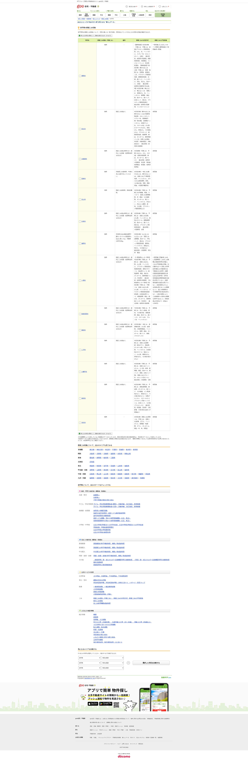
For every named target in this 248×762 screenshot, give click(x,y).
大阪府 (92, 453)
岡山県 (99, 474)
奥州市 (84, 398)
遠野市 (84, 243)
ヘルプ (118, 743)
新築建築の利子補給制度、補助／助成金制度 (108, 543)
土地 (127, 730)
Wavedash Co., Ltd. (90, 678)
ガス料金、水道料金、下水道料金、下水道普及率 (110, 576)
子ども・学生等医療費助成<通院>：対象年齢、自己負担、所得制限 (116, 504)
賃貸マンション (119, 726)
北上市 (84, 199)
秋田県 (99, 466)
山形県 (120, 466)
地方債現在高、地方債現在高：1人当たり (107, 642)
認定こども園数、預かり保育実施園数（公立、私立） (112, 518)
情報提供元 (150, 718)
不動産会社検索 (117, 737)
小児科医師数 (98, 589)
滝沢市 (84, 422)
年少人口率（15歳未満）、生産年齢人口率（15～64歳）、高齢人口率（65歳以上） (122, 622)
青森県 (92, 466)
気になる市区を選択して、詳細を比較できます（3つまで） (96, 35)
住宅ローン (139, 730)
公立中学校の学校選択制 (102, 530)
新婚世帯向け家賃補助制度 (102, 565)
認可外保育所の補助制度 (102, 515)
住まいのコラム (140, 737)
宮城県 (113, 466)
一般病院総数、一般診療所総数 (104, 586)
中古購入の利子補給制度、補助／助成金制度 (108, 551)
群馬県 (135, 449)
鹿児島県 (134, 478)
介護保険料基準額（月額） (102, 594)
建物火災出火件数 (99, 580)
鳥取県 (113, 474)
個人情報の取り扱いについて (97, 722)
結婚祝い (96, 495)
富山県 (120, 470)
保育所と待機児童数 (100, 510)
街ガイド (132, 737)
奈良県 (120, 453)
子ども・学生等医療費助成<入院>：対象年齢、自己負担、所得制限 (116, 506)
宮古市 (84, 129)
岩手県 (106, 466)
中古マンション (103, 730)
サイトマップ (133, 743)
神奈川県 (100, 449)
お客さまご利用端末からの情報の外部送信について (116, 718)
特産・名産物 (98, 629)
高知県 (147, 474)
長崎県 (106, 478)
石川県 (113, 470)
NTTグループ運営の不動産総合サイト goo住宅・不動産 (92, 1)
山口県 (106, 474)
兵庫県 (99, 453)
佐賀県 (99, 478)
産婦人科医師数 (98, 592)
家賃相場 (131, 726)
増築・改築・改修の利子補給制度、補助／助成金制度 (112, 556)
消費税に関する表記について (113, 722)
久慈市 (84, 221)
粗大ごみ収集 (98, 601)
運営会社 (140, 743)
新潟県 (106, 470)
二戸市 (84, 349)
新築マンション (94, 730)
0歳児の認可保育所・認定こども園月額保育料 (109, 513)
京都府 (106, 453)
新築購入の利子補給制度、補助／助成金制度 (108, 547)
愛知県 (92, 458)
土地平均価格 (98, 639)
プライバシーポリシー (110, 743)
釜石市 (84, 330)
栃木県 (128, 449)
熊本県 (113, 478)
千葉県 (114, 449)
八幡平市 (84, 371)
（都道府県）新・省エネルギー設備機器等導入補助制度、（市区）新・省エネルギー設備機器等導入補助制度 (131, 560)
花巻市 (84, 178)
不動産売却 (93, 733)
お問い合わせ (125, 743)
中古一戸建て (120, 730)
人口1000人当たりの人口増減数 (104, 624)
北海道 (92, 462)
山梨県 (99, 470)
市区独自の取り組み (100, 634)
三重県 (113, 458)
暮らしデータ (125, 737)
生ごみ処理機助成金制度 (102, 603)
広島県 (92, 474)
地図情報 (160, 737)
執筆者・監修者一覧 (151, 737)
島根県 (120, 474)
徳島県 (126, 474)
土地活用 (99, 733)
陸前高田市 (85, 314)
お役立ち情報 (79, 737)
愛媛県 (140, 474)
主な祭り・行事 (98, 632)
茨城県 (121, 449)
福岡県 (92, 478)
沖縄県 (142, 478)
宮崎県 (126, 478)
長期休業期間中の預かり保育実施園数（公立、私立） (112, 521)
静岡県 (99, 458)
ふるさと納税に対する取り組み (104, 637)
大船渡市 (84, 159)
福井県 (126, 470)
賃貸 (91, 726)
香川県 (133, 474)
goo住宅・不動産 (80, 718)
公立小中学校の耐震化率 (102, 532)
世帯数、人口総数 (99, 619)
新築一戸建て (112, 730)
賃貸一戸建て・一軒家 (108, 726)
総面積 (95, 617)
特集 (91, 737)
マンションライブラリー (104, 737)
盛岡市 (84, 76)
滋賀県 (113, 453)
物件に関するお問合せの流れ (138, 718)
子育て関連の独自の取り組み (103, 500)
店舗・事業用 (97, 726)
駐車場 (126, 726)
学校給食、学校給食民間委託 (103, 527)
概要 (95, 614)
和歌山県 (127, 453)
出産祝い (96, 497)
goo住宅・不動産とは (95, 718)
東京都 (92, 449)
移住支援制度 (98, 562)
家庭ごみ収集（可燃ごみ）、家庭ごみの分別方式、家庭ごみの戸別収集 (118, 598)
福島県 (126, 466)
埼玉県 (107, 449)
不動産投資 (132, 730)
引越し (95, 737)
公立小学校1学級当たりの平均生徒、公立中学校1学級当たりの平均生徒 (118, 525)
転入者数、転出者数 (100, 627)
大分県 (120, 478)
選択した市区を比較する (151, 663)
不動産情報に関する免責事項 (161, 718)
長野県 (92, 470)
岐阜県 (106, 458)
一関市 (84, 280)
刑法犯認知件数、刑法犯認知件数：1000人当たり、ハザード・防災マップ (119, 582)
